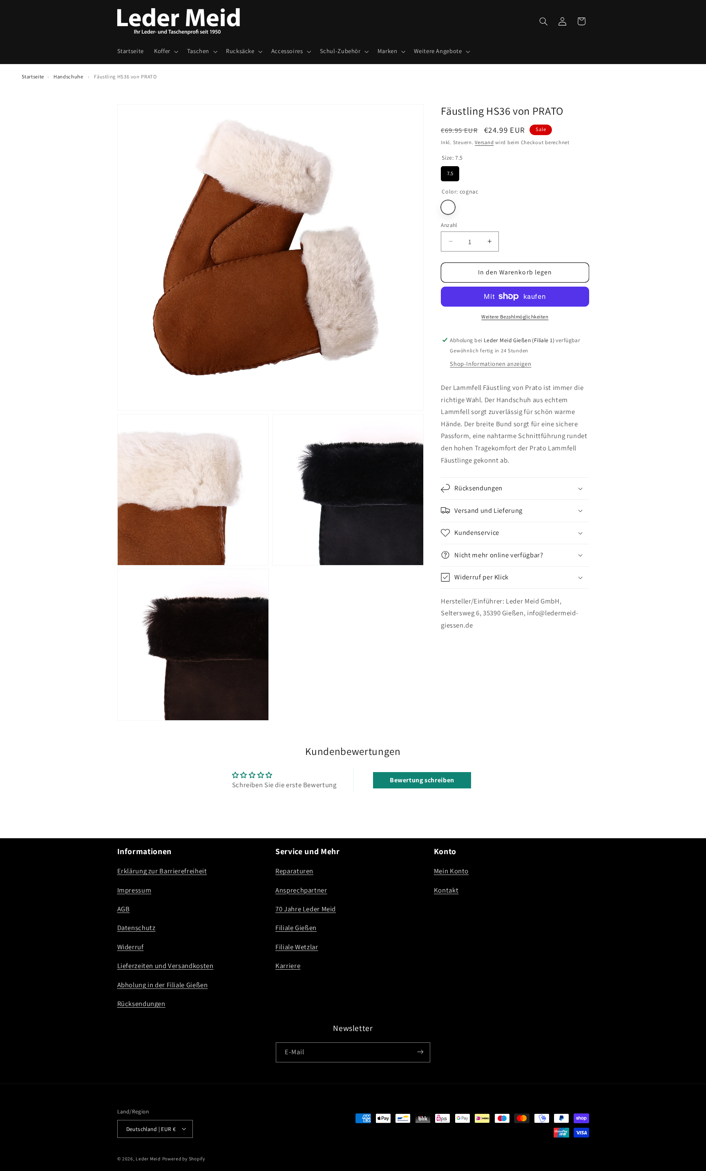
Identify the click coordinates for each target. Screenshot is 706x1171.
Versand (484, 142)
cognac (448, 207)
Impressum (134, 890)
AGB (123, 908)
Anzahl (449, 224)
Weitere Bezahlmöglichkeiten (514, 316)
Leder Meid (148, 1158)
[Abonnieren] (420, 1052)
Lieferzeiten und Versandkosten (165, 966)
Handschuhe (68, 76)
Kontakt (446, 890)
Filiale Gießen (296, 928)
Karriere (287, 966)
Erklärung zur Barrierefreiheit (162, 871)
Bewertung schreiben (422, 780)
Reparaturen (294, 871)
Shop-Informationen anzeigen (490, 363)
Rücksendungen (141, 1003)
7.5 (450, 171)
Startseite (33, 76)
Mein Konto (451, 871)
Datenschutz (136, 928)
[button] (165, 51)
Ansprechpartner (301, 890)
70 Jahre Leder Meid (305, 908)
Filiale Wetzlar (296, 946)
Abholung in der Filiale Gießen (162, 984)
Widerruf (130, 946)
